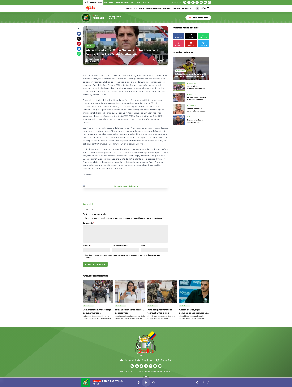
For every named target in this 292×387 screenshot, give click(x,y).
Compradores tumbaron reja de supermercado (97, 311)
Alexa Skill (166, 360)
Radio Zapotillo (200, 18)
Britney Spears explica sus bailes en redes (196, 98)
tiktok (191, 37)
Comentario (88, 223)
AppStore (147, 360)
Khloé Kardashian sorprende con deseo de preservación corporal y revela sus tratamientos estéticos (196, 110)
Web (143, 246)
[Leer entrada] (191, 68)
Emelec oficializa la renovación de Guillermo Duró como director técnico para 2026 (196, 121)
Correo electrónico (120, 246)
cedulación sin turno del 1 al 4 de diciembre (129, 311)
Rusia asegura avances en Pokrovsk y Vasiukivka (159, 311)
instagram (178, 45)
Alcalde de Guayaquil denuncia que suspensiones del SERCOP (193, 312)
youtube (191, 45)
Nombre (87, 246)
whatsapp (203, 37)
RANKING (186, 8)
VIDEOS (176, 8)
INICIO (129, 8)
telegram (203, 45)
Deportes (181, 71)
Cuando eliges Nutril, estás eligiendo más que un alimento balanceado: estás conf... (139, 3)
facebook (178, 37)
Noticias (139, 8)
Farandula (192, 94)
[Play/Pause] (146, 382)
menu (203, 8)
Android (129, 360)
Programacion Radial (158, 8)
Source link (88, 204)
